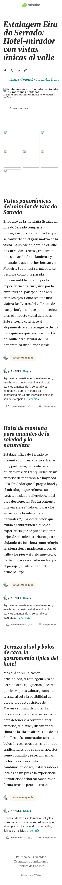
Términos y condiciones (31, 861)
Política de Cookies (31, 866)
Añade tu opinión (23, 357)
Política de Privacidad (31, 857)
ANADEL (21, 371)
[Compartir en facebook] (5, 70)
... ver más (32, 399)
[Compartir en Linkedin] (19, 70)
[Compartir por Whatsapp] (26, 70)
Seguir (27, 371)
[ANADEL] (6, 108)
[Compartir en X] (12, 70)
